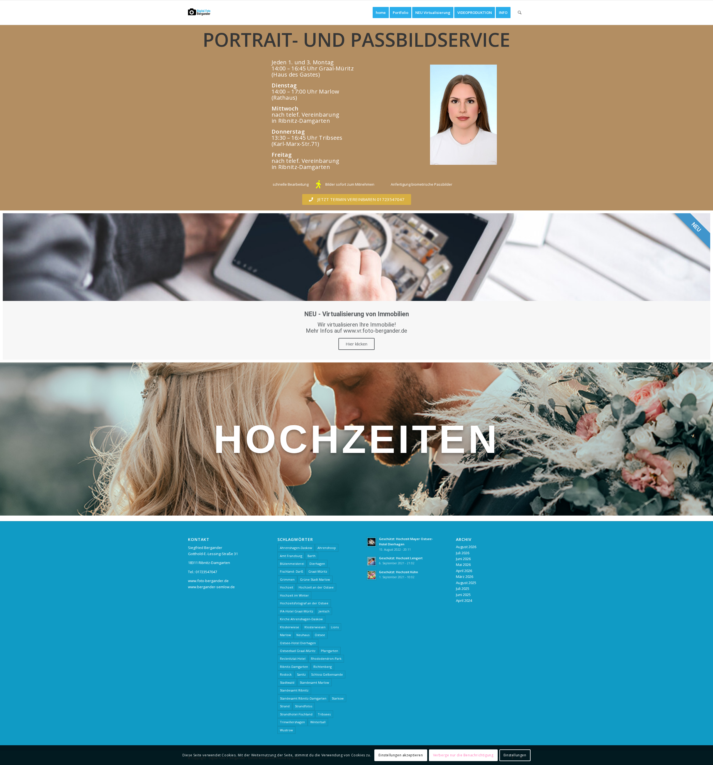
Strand (285, 706)
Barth (311, 556)
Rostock (286, 674)
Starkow (338, 698)
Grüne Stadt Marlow (315, 579)
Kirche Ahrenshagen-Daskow (301, 619)
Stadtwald (287, 682)
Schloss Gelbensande (327, 674)
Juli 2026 (462, 552)
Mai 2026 (463, 564)
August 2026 (466, 546)
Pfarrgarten (329, 651)
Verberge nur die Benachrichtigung (463, 755)
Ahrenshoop (327, 548)
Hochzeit (286, 587)
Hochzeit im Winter (294, 595)
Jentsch (324, 611)
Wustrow (286, 730)
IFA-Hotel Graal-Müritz (296, 611)
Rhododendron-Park (326, 658)
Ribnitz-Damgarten (294, 667)
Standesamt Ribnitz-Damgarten (303, 698)
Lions (335, 627)
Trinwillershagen (292, 722)
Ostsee (320, 635)
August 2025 (466, 582)
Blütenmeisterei (292, 564)
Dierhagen (317, 564)
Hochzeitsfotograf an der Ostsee (304, 603)
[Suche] (519, 12)
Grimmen (287, 579)
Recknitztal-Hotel (293, 658)
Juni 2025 (463, 594)
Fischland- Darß (291, 571)
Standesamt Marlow (314, 682)
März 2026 (464, 576)
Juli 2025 (462, 588)
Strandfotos (303, 706)
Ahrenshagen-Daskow (296, 548)
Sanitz (301, 674)
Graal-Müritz (317, 571)
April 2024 (464, 600)
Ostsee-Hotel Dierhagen (298, 643)
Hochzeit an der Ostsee (316, 587)
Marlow (285, 635)
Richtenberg (322, 667)
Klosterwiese (289, 627)
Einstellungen (515, 755)
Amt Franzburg (291, 556)
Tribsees (324, 714)
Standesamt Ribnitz (294, 690)
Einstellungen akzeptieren (401, 755)
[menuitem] (380, 12)
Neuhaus (302, 635)
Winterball (318, 722)
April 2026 (464, 570)
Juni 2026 (463, 558)
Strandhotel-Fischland (296, 714)
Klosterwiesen (315, 627)
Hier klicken (356, 344)
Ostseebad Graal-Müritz (298, 651)
